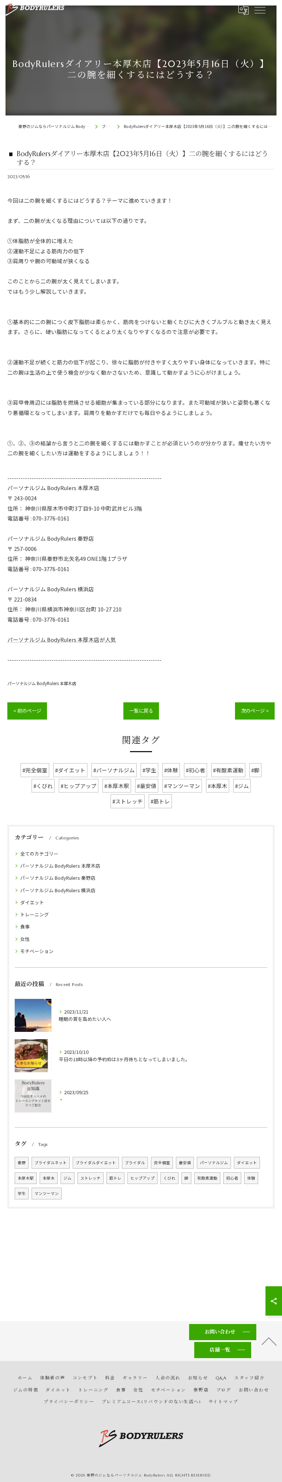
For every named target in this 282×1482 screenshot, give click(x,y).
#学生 (149, 770)
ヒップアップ (142, 1178)
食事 (25, 926)
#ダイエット (70, 770)
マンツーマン (47, 1193)
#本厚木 (217, 786)
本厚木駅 (26, 1178)
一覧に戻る (141, 710)
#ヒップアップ (79, 786)
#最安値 (146, 786)
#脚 (255, 770)
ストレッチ (90, 1178)
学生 (22, 1193)
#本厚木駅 (116, 786)
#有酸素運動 (228, 770)
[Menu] (259, 9)
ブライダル (135, 1162)
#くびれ (43, 786)
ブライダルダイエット (96, 1162)
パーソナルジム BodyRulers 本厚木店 (41, 683)
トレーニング (34, 914)
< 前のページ (27, 710)
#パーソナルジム (114, 770)
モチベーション (37, 951)
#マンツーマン (182, 786)
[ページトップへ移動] (269, 1341)
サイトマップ (224, 1401)
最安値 (185, 1162)
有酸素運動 (207, 1178)
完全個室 (162, 1162)
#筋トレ (160, 801)
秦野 (22, 1162)
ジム (68, 1178)
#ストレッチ (127, 801)
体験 (251, 1178)
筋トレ (115, 1178)
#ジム (242, 786)
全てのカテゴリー (39, 853)
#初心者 (195, 770)
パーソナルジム (214, 1162)
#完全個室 (34, 770)
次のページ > (255, 710)
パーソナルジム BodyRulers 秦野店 (57, 877)
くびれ (169, 1178)
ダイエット (32, 902)
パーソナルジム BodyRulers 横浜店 (57, 890)
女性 (25, 938)
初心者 (232, 1178)
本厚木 (49, 1178)
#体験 (171, 770)
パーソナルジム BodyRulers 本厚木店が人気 (61, 639)
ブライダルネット (51, 1162)
